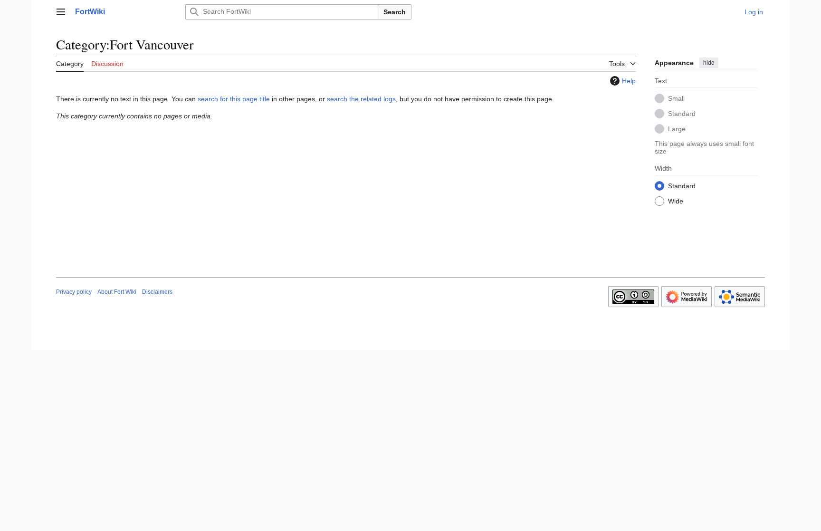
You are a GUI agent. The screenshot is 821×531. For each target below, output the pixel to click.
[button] (60, 11)
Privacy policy (74, 292)
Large (677, 129)
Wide (675, 201)
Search (394, 12)
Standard (682, 113)
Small (676, 98)
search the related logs (361, 99)
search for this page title (234, 99)
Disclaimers (157, 292)
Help (629, 81)
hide (709, 62)
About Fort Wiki (116, 292)
